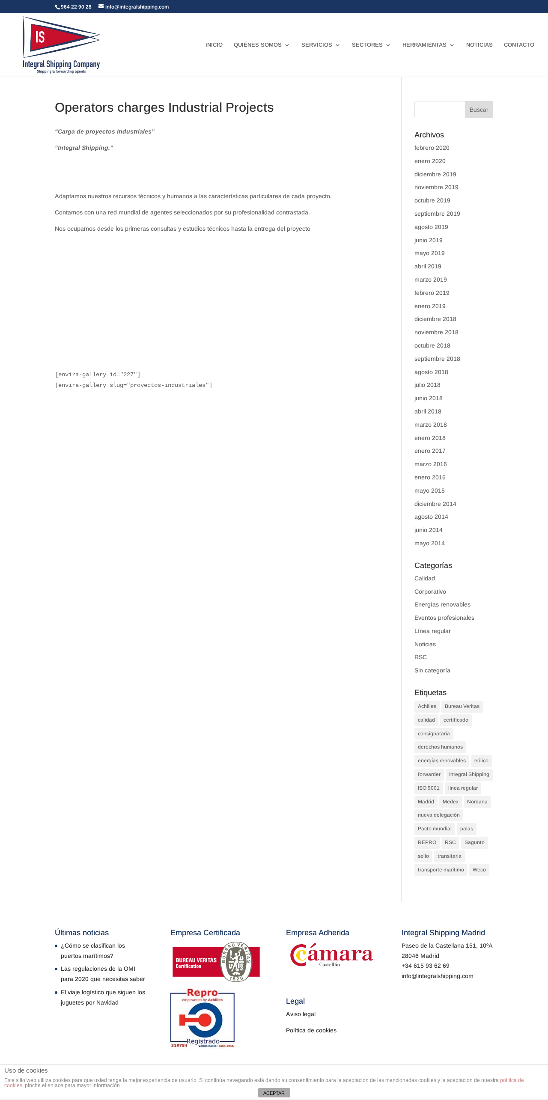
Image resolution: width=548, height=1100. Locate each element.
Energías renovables (442, 604)
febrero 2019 (432, 292)
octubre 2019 (432, 200)
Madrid (426, 802)
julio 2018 (427, 384)
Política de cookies (311, 1030)
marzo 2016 (430, 464)
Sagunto (475, 842)
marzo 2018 (430, 424)
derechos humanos (440, 747)
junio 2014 (428, 529)
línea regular (463, 788)
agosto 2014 (431, 516)
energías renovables (442, 761)
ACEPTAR (274, 1093)
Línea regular (432, 630)
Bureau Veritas (462, 706)
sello (423, 856)
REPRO (427, 842)
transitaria (450, 856)
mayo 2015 (429, 490)
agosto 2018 (431, 372)
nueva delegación (439, 815)
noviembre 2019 (436, 187)
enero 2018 (430, 437)
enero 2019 (430, 306)
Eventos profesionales (444, 617)
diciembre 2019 (435, 174)
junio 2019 (428, 240)
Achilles (427, 706)
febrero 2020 (432, 147)
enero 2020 (430, 161)
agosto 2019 (431, 226)
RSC (420, 657)
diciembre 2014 (435, 503)
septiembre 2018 (437, 358)
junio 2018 (428, 398)
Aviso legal (301, 1014)
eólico (481, 761)
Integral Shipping (469, 774)
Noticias (425, 644)
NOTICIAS (479, 45)
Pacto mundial (435, 829)
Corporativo (430, 591)
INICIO (214, 45)
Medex (451, 802)
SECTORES (367, 45)
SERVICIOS (316, 45)
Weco (479, 870)
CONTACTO (519, 45)
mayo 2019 (429, 253)
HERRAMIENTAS (424, 45)
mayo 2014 (429, 543)
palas (466, 829)
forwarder (429, 774)
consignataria (434, 734)
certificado (456, 720)
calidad (426, 720)
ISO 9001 (429, 788)
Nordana (477, 802)
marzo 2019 (430, 279)
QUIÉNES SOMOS (258, 45)
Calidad (424, 578)
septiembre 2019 (437, 213)
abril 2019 (427, 266)
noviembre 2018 (436, 332)
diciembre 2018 (435, 318)
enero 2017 (430, 450)
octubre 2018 (432, 345)
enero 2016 (430, 477)
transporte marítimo (441, 870)
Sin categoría (432, 670)
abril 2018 (427, 411)
